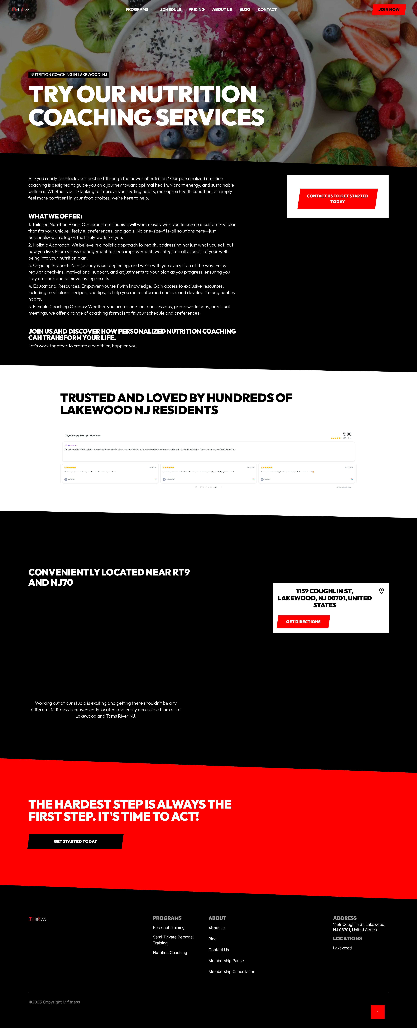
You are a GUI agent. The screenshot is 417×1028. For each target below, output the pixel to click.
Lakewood (342, 948)
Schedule (170, 9)
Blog (244, 9)
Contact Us (218, 949)
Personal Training (169, 927)
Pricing (197, 9)
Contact (267, 9)
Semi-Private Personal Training (173, 940)
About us (222, 9)
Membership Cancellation (231, 971)
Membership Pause (226, 960)
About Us (216, 927)
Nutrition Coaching (170, 952)
